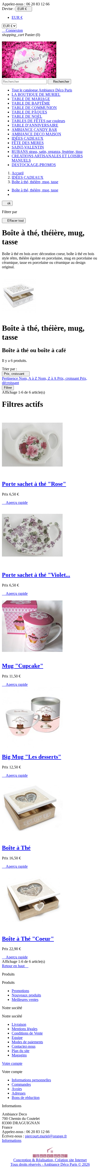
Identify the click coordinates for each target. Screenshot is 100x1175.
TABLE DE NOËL (27, 116)
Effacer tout (14, 220)
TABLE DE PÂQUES (29, 112)
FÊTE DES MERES (28, 143)
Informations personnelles (31, 1080)
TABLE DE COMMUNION (34, 108)
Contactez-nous (23, 1046)
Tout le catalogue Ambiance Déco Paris (42, 90)
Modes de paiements (27, 1042)
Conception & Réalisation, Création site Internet (50, 1160)
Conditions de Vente (27, 1033)
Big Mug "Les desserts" (31, 757)
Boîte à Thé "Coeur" (28, 939)
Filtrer (8, 387)
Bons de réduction (26, 1097)
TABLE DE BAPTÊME (31, 103)
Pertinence (10, 378)
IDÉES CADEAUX (27, 138)
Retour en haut (15, 966)
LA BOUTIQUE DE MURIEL (36, 94)
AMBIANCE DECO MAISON (36, 134)
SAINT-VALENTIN (28, 147)
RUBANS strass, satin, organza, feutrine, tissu (47, 151)
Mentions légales (24, 1029)
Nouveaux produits (26, 995)
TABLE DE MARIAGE (31, 99)
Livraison (19, 1024)
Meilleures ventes (25, 999)
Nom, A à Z (28, 378)
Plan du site (20, 1051)
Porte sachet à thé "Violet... (36, 575)
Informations (11, 1140)
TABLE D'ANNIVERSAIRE (35, 125)
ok (7, 203)
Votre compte (12, 1063)
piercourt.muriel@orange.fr (46, 1136)
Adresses (18, 1093)
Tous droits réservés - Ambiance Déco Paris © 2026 (50, 1164)
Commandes (21, 1084)
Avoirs (17, 1089)
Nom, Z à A (47, 378)
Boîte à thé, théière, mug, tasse (35, 190)
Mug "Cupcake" (22, 666)
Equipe (17, 1038)
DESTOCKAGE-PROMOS (34, 165)
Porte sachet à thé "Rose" (34, 484)
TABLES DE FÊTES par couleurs (38, 121)
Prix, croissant (16, 374)
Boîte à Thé (16, 848)
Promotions (20, 991)
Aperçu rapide (15, 502)
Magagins (19, 1055)
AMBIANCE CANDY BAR (34, 130)
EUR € (17, 17)
